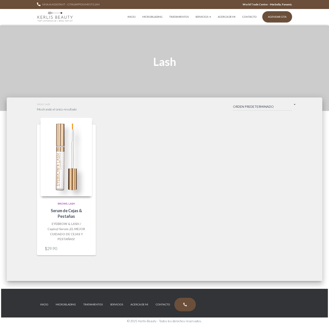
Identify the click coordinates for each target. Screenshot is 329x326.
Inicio (40, 104)
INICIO (132, 16)
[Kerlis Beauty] (55, 16)
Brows (62, 203)
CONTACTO (249, 16)
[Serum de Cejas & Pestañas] (66, 157)
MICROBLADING (152, 16)
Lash (71, 203)
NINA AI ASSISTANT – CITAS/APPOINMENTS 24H (71, 4)
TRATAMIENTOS (179, 16)
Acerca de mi (226, 16)
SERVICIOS (202, 16)
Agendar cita (277, 16)
